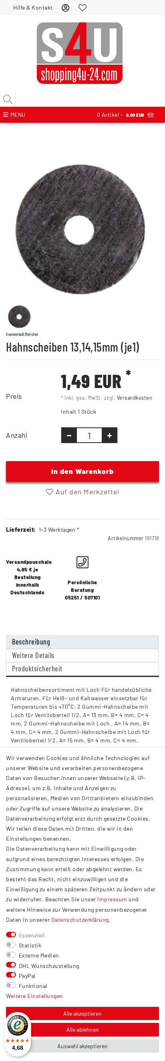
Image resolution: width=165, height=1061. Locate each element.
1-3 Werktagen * (59, 529)
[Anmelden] (65, 7)
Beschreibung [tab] (31, 641)
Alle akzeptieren (82, 1013)
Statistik (30, 945)
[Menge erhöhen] (109, 435)
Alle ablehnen (82, 1029)
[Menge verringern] (69, 435)
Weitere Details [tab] (33, 655)
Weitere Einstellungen (34, 995)
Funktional (33, 985)
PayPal (27, 975)
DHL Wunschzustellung (49, 965)
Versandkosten (135, 397)
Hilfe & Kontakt (33, 7)
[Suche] (8, 99)
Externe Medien (39, 955)
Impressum (112, 899)
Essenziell (32, 935)
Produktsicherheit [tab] (37, 668)
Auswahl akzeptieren (82, 1046)
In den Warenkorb (82, 471)
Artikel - (120, 114)
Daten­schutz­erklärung (80, 919)
